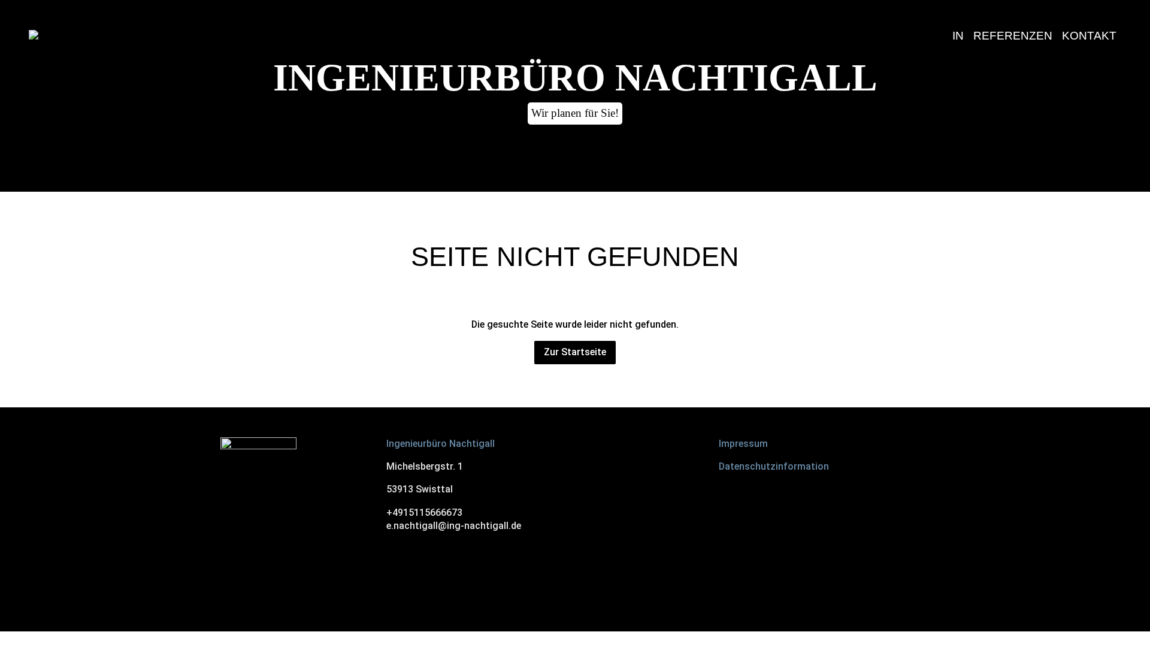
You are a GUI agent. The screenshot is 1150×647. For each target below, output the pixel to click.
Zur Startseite (575, 352)
